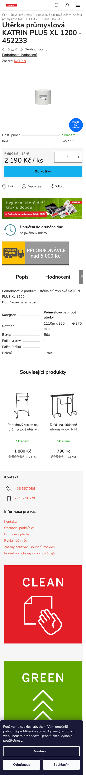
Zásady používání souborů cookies (29, 547)
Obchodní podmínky (19, 528)
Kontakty (11, 521)
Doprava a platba (16, 534)
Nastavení (41, 751)
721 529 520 (25, 498)
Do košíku (43, 171)
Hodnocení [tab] (57, 277)
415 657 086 (25, 488)
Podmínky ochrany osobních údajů (29, 553)
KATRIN (20, 61)
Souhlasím (61, 764)
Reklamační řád (15, 540)
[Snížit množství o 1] (57, 157)
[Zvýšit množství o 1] (78, 157)
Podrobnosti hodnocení (19, 55)
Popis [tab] (22, 277)
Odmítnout (21, 764)
